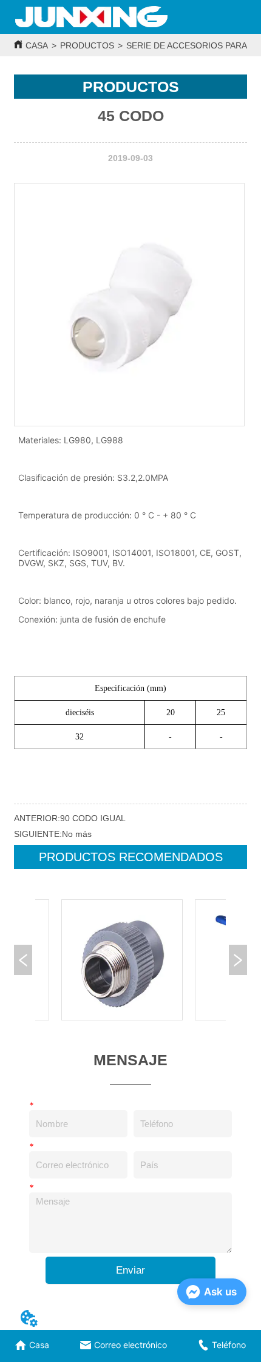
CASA (36, 45)
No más (77, 834)
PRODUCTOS (87, 45)
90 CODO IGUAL (93, 818)
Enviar (130, 1270)
